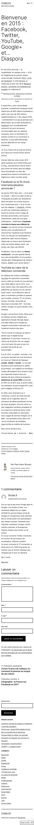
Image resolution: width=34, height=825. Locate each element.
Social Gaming (6, 789)
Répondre (4, 562)
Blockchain (5, 755)
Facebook (5, 125)
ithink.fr (6, 3)
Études (3, 760)
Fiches (3, 766)
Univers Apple (6, 803)
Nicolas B (12, 495)
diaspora (9, 451)
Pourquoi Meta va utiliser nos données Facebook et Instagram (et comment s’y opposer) (15, 738)
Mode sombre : (25, 823)
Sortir (3, 795)
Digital (16, 449)
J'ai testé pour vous (8, 772)
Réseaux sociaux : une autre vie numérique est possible (16, 86)
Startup (4, 798)
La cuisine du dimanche (9, 775)
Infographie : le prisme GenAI (11, 744)
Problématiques (6, 780)
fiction (22, 451)
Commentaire (6, 584)
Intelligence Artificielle (9, 769)
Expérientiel (5, 763)
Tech (3, 800)
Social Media (5, 792)
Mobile (3, 778)
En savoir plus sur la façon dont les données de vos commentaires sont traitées (16, 653)
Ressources (5, 786)
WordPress (21, 818)
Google (27, 451)
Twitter (3, 453)
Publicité (4, 783)
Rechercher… (6, 701)
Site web (4, 626)
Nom (3, 605)
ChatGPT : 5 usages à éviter (11, 746)
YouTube (4, 278)
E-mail (4, 616)
